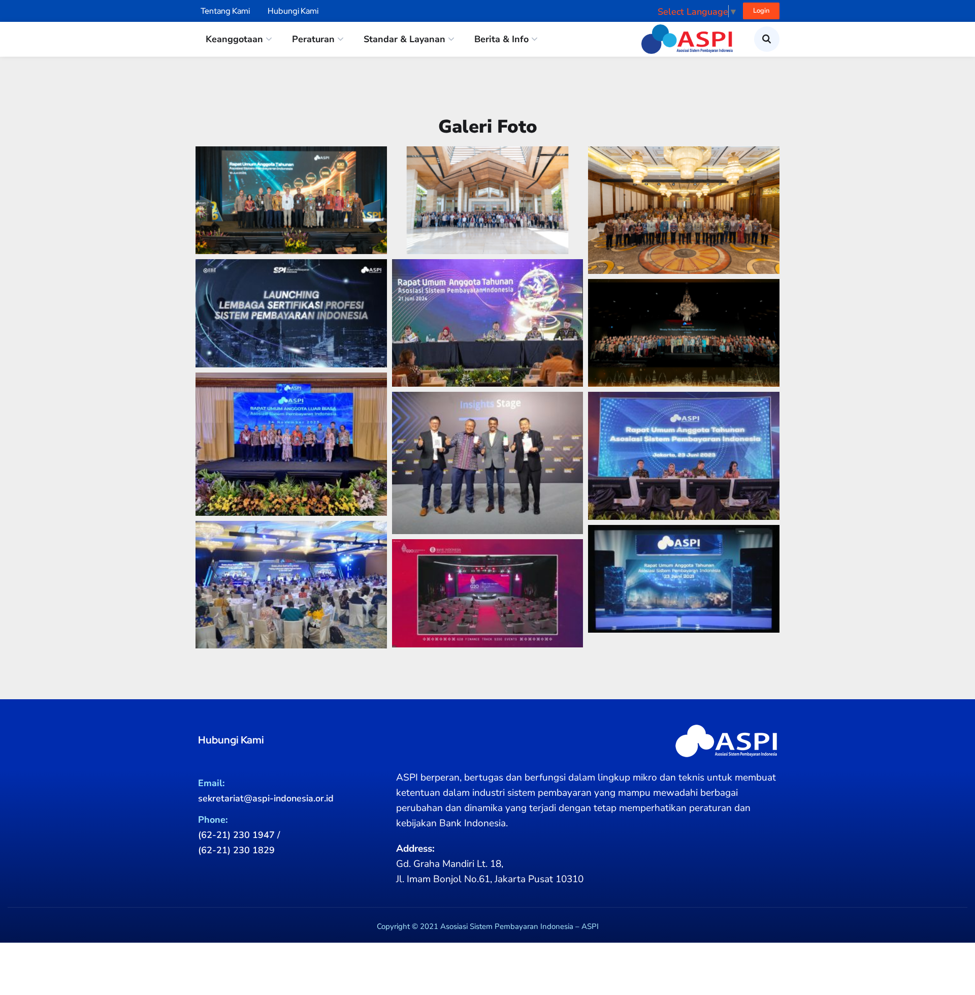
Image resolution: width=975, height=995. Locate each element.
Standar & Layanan (404, 39)
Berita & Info (501, 39)
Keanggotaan (234, 39)
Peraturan (313, 39)
